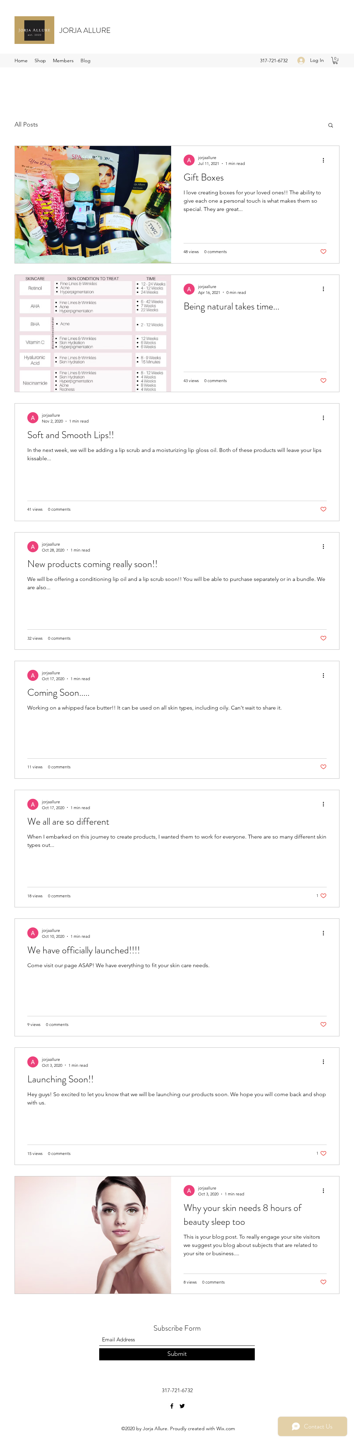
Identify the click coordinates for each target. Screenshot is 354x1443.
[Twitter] (182, 1406)
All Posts (26, 124)
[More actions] (326, 160)
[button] (335, 60)
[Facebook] (171, 1406)
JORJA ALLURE (85, 30)
